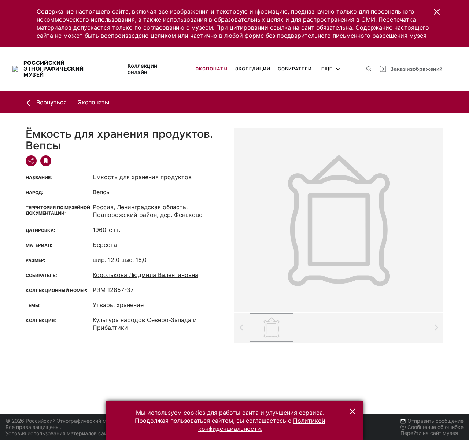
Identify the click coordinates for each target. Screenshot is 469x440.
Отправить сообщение (435, 421)
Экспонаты (212, 68)
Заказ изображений (416, 69)
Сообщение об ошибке (435, 427)
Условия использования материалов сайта (58, 433)
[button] (437, 12)
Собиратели (295, 68)
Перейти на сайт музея (429, 433)
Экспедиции (252, 68)
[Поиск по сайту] (369, 69)
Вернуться (51, 102)
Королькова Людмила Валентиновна (145, 274)
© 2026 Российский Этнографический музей (61, 421)
